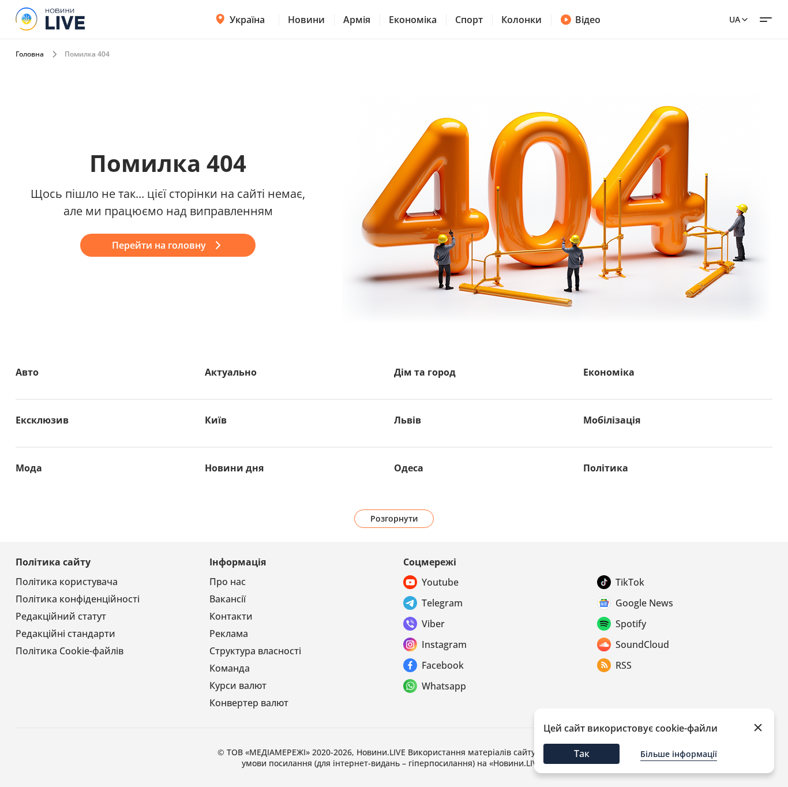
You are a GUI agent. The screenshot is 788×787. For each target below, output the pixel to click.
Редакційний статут (61, 616)
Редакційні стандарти (65, 633)
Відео (588, 19)
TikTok (630, 582)
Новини (306, 19)
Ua (734, 19)
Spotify (631, 623)
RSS (624, 665)
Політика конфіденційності (78, 599)
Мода (29, 468)
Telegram (442, 603)
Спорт (469, 19)
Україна (247, 19)
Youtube (440, 582)
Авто (27, 372)
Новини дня (234, 468)
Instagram (444, 644)
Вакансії (227, 599)
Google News (644, 603)
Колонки (521, 19)
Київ (216, 420)
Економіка (413, 19)
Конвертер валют (248, 702)
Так (582, 753)
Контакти (231, 616)
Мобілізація (611, 420)
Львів (407, 420)
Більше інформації (678, 753)
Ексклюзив (42, 420)
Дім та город (425, 372)
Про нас (227, 581)
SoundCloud (642, 644)
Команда (229, 668)
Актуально (231, 372)
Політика (605, 468)
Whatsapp (444, 686)
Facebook (443, 665)
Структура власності (255, 650)
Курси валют (238, 685)
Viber (433, 623)
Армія (356, 19)
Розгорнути (394, 518)
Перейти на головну (159, 245)
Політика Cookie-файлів (69, 650)
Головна (30, 54)
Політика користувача (67, 581)
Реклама (228, 633)
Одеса (408, 468)
